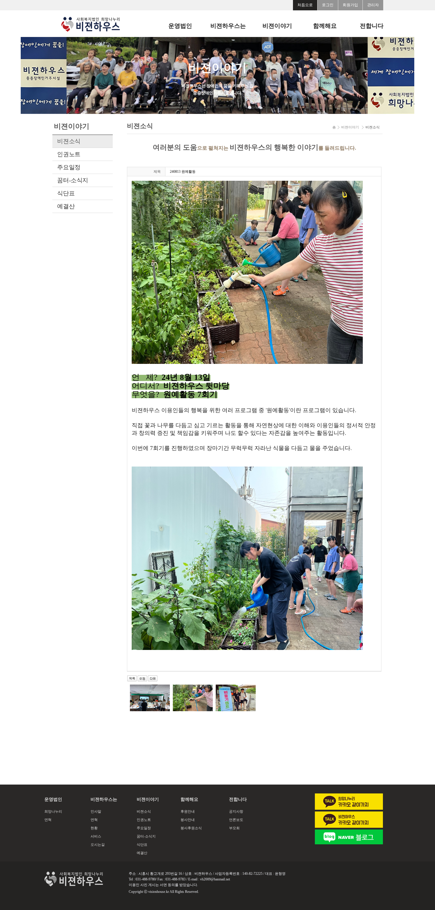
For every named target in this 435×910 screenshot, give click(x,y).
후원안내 (188, 811)
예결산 (66, 206)
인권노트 (68, 154)
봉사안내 (188, 820)
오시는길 (98, 845)
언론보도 (236, 820)
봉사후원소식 (191, 828)
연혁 (47, 820)
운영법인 (180, 25)
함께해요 (325, 25)
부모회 (234, 828)
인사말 (96, 811)
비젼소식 (68, 141)
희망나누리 (53, 811)
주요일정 (68, 167)
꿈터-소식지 (72, 180)
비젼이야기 (277, 25)
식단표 (66, 193)
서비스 (96, 836)
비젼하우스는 (228, 25)
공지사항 (236, 811)
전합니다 (372, 25)
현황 (94, 828)
